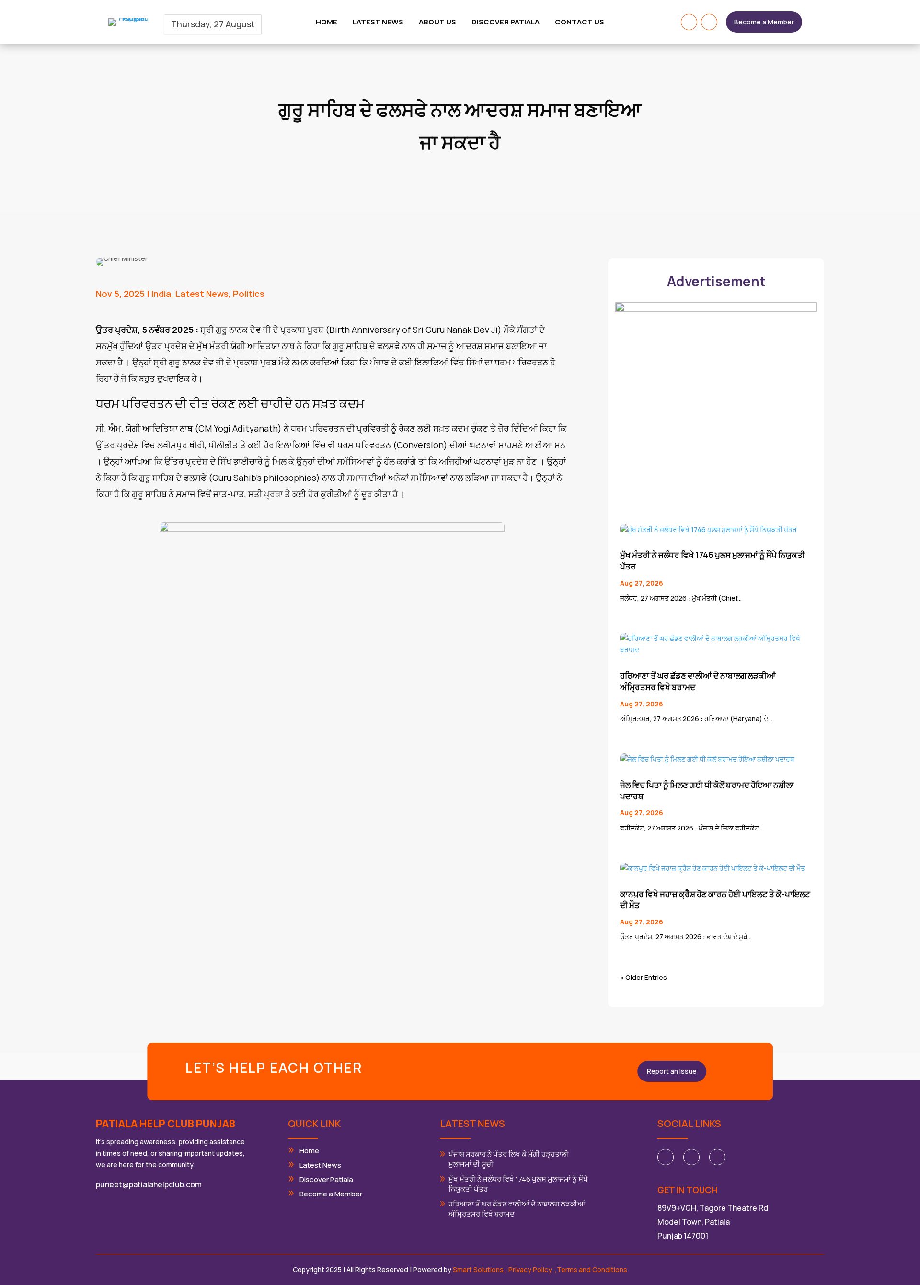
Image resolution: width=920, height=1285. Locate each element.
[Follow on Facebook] (689, 22)
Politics (248, 293)
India (161, 293)
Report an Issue (672, 1071)
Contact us (579, 23)
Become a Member (764, 21)
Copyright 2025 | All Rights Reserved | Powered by (399, 1269)
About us (437, 23)
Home (326, 23)
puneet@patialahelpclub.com (149, 1184)
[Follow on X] (691, 1157)
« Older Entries (643, 977)
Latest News (202, 293)
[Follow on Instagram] (709, 22)
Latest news (378, 23)
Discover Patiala (506, 23)
